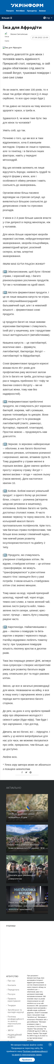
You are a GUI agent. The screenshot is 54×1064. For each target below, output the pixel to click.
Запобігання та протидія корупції (16, 1011)
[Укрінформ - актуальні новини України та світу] (27, 5)
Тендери (12, 1005)
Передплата (13, 989)
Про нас (11, 981)
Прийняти (27, 1060)
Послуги (10, 11)
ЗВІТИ (10, 1030)
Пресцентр (32, 11)
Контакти (12, 985)
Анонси (42, 11)
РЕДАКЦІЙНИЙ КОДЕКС (15, 1036)
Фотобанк (20, 11)
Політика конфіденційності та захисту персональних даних (16, 1021)
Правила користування (14, 999)
